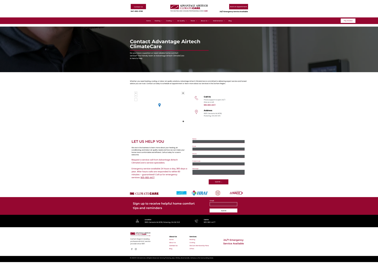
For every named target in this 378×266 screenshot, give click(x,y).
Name (194, 139)
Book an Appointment (238, 7)
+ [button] (136, 93)
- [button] (136, 95)
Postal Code (196, 161)
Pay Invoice (348, 21)
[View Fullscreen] (136, 99)
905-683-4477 (210, 105)
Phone (194, 154)
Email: (212, 201)
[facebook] (131, 249)
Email (194, 146)
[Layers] (183, 93)
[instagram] (135, 249)
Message (195, 169)
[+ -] (159, 107)
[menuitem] (148, 21)
